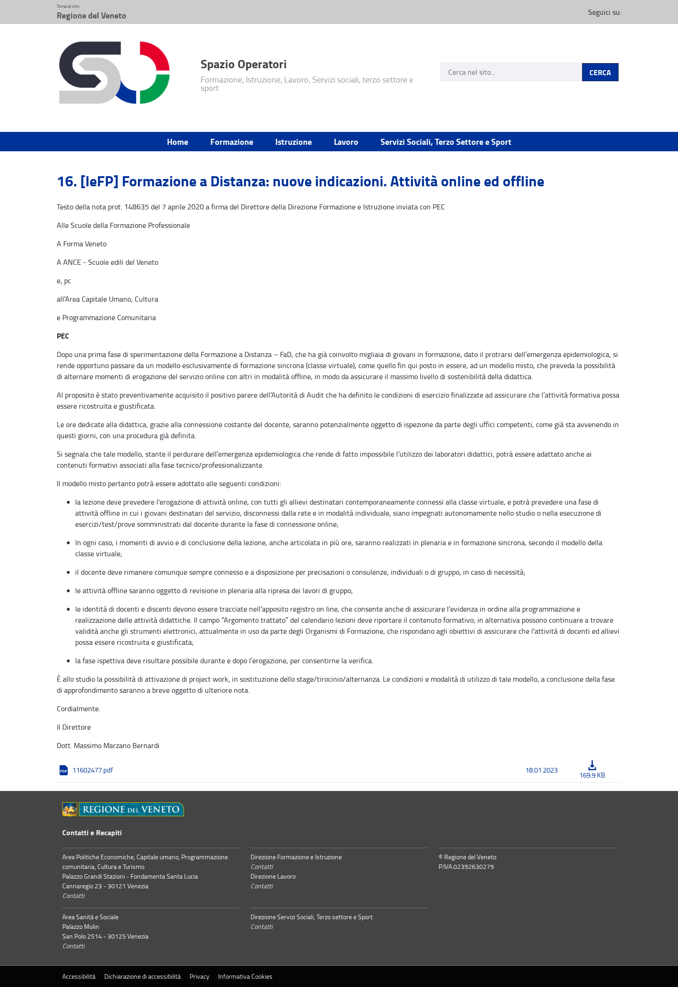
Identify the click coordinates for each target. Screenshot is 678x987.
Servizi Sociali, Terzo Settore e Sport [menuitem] (446, 142)
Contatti (73, 895)
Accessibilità (78, 976)
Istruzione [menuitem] (293, 142)
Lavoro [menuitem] (346, 142)
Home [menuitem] (177, 142)
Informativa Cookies (245, 976)
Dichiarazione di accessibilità (142, 976)
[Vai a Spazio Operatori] (123, 74)
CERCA (600, 72)
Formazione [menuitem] (231, 142)
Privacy (199, 976)
